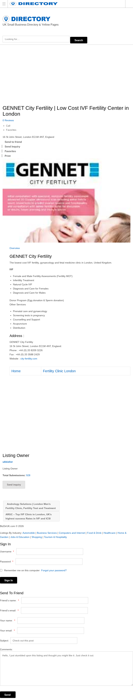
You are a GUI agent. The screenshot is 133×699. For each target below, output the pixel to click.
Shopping (37, 537)
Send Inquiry (12, 146)
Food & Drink (94, 532)
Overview (15, 248)
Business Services (47, 532)
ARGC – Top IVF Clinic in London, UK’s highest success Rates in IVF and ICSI (29, 516)
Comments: (6, 649)
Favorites (11, 129)
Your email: (7, 630)
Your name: (7, 620)
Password (6, 561)
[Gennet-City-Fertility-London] (66, 200)
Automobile (29, 532)
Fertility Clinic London (59, 371)
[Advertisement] (66, 75)
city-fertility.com (28, 358)
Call (8, 125)
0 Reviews (8, 120)
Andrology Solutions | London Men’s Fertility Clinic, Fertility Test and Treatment (31, 506)
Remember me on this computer (21, 570)
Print (8, 155)
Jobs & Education (19, 537)
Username (7, 551)
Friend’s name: (9, 600)
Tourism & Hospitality (55, 537)
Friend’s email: (9, 610)
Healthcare (110, 532)
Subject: (4, 640)
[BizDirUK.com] (63, 3)
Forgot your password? (54, 570)
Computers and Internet (72, 532)
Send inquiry (14, 484)
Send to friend (13, 141)
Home (16, 371)
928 (28, 475)
